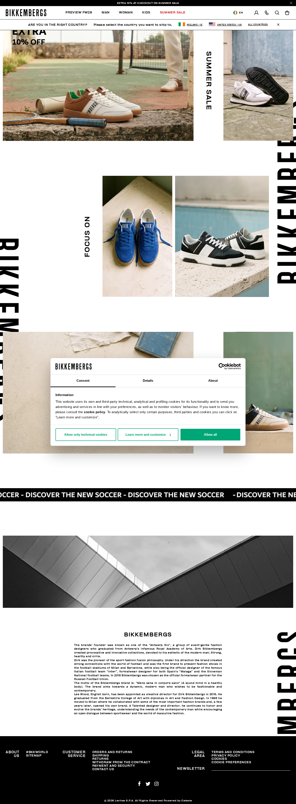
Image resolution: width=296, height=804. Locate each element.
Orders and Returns (112, 752)
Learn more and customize (145, 434)
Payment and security (113, 765)
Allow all (210, 434)
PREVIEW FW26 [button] (78, 12)
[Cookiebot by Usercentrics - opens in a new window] (222, 366)
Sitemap (33, 755)
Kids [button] (146, 12)
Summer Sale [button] (172, 12)
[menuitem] (81, 12)
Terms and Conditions (232, 752)
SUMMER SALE (168, 3)
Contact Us (103, 769)
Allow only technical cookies (85, 434)
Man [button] (105, 12)
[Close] (291, 3)
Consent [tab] (82, 380)
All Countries (258, 25)
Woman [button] (126, 12)
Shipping (100, 755)
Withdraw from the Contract (121, 762)
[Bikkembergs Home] (26, 12)
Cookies (219, 758)
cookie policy (94, 412)
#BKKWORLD (37, 752)
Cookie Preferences (231, 762)
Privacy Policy (225, 755)
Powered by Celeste (178, 800)
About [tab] (213, 380)
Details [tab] (148, 380)
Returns (100, 758)
